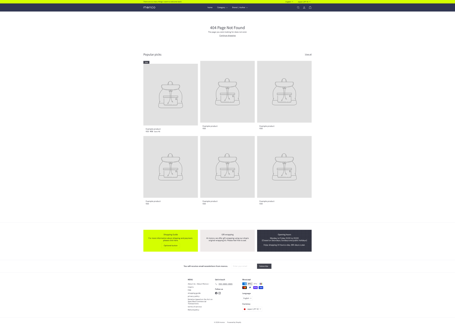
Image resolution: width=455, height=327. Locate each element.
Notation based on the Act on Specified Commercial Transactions (200, 301)
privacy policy (193, 296)
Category (221, 7)
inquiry (191, 287)
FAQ (189, 290)
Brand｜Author (239, 7)
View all (308, 54)
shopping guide (194, 293)
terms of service (195, 307)
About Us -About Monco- (198, 284)
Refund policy (193, 310)
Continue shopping (227, 35)
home (210, 7)
